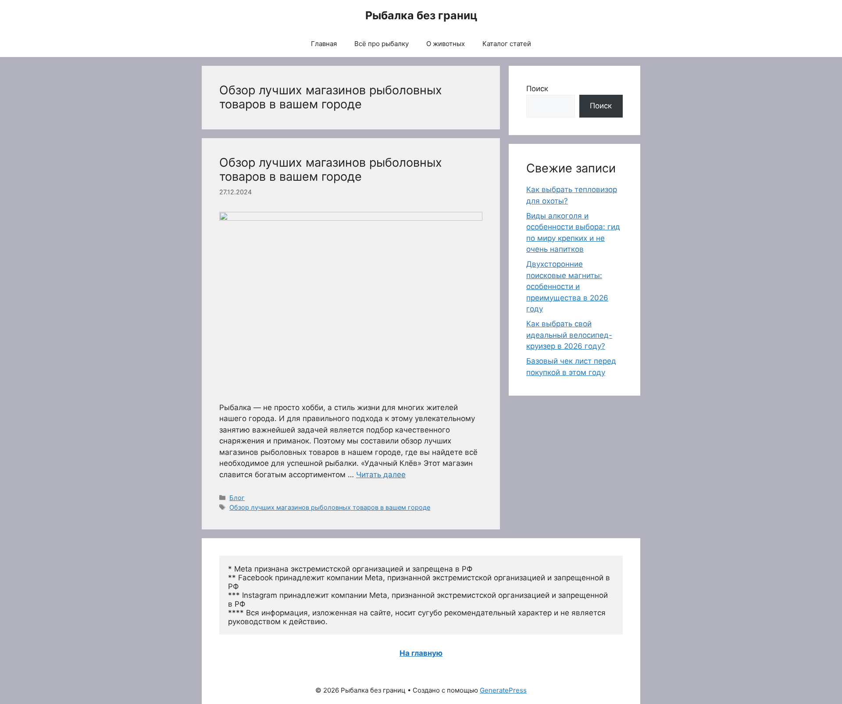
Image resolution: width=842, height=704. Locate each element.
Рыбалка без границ (421, 15)
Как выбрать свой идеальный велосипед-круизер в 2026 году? (569, 334)
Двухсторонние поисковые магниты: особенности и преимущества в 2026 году (567, 286)
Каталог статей (506, 43)
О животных (445, 43)
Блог (237, 497)
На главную (421, 653)
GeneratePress (503, 690)
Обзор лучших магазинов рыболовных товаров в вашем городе (330, 169)
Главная (324, 43)
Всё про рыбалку (381, 43)
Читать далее (381, 474)
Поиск (537, 88)
